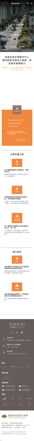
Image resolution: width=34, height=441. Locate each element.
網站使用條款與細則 (16, 423)
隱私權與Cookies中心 (23, 425)
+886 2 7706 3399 (12, 347)
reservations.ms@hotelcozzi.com (17, 353)
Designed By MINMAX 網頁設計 (21, 436)
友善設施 (17, 427)
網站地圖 (5, 423)
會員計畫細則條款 (7, 425)
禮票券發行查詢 (7, 427)
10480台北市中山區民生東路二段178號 (18, 340)
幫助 (23, 427)
